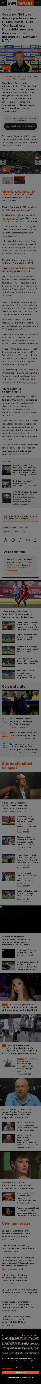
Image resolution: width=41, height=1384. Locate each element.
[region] (20, 1356)
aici (11, 1350)
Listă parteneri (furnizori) (7, 1368)
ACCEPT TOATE (20, 1372)
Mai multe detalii (24, 1342)
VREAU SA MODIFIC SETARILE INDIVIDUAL (20, 1377)
